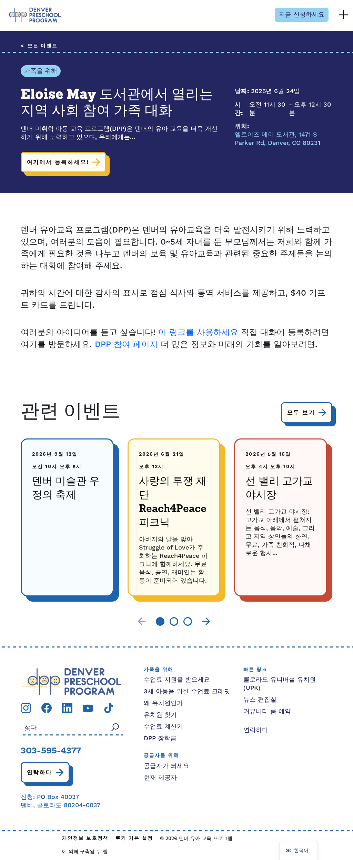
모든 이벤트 (43, 46)
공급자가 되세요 (166, 766)
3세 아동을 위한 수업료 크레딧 (187, 691)
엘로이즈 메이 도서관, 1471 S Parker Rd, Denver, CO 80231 (278, 139)
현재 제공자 (160, 778)
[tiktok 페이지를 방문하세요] (108, 708)
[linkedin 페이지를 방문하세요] (67, 708)
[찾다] (115, 727)
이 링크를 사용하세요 (198, 332)
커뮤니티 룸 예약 (267, 711)
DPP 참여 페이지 (126, 344)
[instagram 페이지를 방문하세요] (26, 708)
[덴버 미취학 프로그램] (33, 15)
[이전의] (141, 621)
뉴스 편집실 (259, 700)
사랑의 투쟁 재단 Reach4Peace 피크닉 (172, 502)
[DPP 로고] (72, 681)
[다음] (206, 621)
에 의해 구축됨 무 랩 (85, 852)
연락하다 (39, 772)
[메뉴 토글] (343, 14)
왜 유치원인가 (163, 703)
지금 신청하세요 (301, 15)
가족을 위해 (40, 71)
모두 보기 (301, 412)
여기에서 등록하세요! (58, 162)
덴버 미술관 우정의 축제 (66, 488)
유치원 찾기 (160, 715)
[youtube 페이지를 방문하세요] (88, 708)
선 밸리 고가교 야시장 (279, 488)
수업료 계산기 (163, 727)
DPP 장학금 (160, 738)
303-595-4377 (51, 751)
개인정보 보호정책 (85, 838)
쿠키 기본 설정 (134, 838)
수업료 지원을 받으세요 (177, 680)
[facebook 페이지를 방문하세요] (46, 708)
